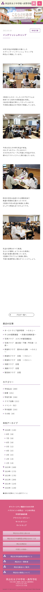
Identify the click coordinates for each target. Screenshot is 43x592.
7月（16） (10, 438)
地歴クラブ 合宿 (12, 364)
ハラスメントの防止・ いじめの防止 (21, 510)
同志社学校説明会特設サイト (21, 556)
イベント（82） (11, 405)
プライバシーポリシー (21, 518)
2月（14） (10, 459)
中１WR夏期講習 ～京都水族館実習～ (20, 334)
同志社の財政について (21, 572)
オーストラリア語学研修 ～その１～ (20, 330)
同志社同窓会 (21, 544)
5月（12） (10, 446)
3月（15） (10, 455)
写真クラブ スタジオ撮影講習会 (18, 338)
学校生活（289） (11, 389)
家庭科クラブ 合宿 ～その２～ (18, 356)
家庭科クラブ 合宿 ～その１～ (18, 360)
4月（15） (10, 450)
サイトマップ (21, 525)
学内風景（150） (11, 409)
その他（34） (10, 413)
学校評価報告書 (21, 514)
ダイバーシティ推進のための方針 (21, 507)
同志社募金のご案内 (21, 567)
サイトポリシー (21, 521)
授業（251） (10, 393)
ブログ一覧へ (21, 315)
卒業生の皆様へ (21, 549)
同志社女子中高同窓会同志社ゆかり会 (21, 538)
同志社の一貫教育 (21, 562)
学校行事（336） (11, 397)
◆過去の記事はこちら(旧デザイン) (15, 493)
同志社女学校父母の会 (21, 533)
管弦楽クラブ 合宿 (13, 372)
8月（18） (10, 434)
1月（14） (10, 463)
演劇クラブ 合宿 (12, 368)
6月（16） (10, 442)
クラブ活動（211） (12, 401)
